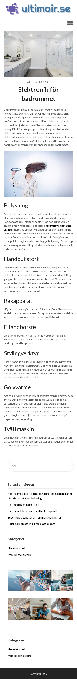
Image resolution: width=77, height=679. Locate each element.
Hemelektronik (17, 548)
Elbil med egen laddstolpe (23, 504)
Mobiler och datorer (20, 554)
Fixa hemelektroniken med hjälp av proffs (33, 511)
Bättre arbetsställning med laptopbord (31, 523)
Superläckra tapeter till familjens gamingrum (35, 517)
